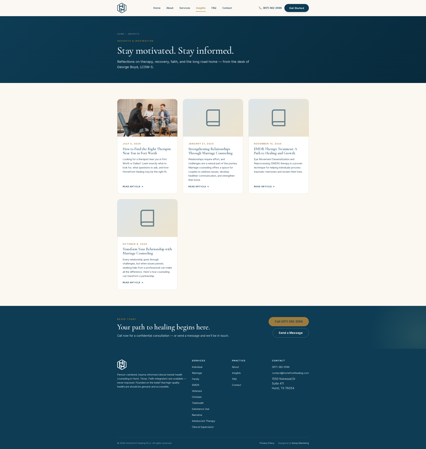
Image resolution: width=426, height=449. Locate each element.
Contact (227, 7)
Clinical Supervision (203, 427)
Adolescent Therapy (203, 421)
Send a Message (291, 333)
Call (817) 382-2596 (289, 321)
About (169, 7)
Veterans (197, 391)
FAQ (214, 7)
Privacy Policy (267, 443)
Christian (197, 397)
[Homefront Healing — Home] (121, 8)
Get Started (296, 8)
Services (184, 7)
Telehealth (198, 403)
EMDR (195, 385)
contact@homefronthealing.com (290, 373)
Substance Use (200, 409)
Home (156, 7)
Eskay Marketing (300, 443)
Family (195, 379)
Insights (201, 7)
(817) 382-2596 (272, 7)
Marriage (197, 373)
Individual (197, 367)
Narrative (197, 415)
